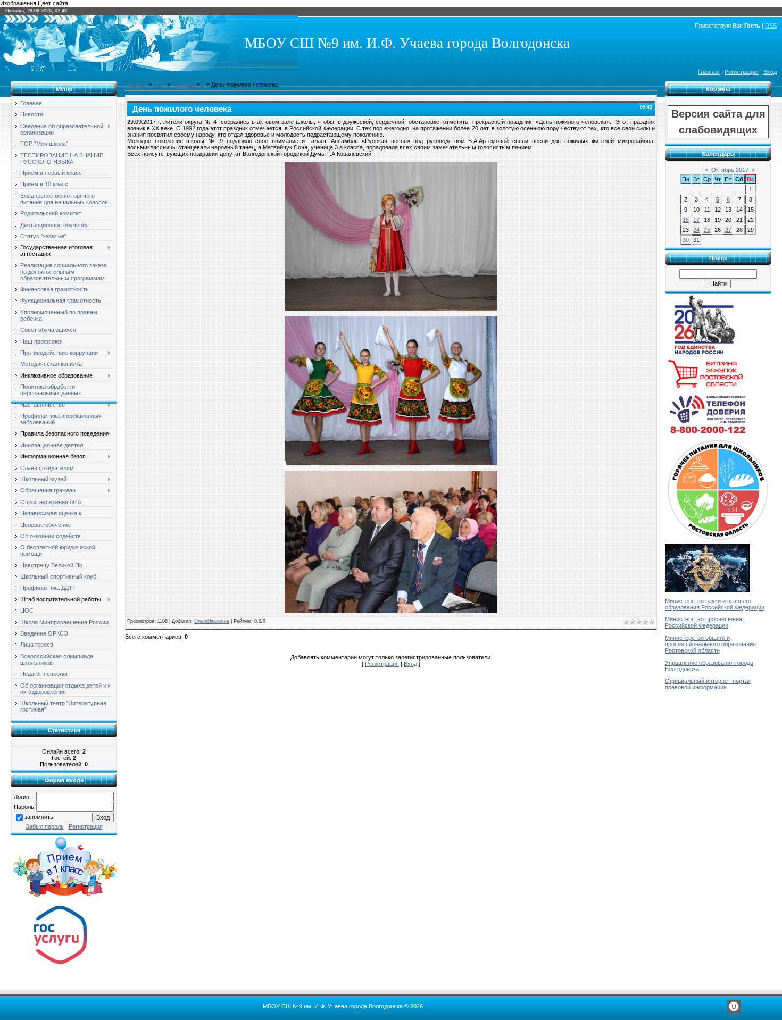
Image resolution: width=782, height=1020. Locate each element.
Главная (709, 72)
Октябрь (183, 84)
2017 (159, 84)
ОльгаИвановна (211, 621)
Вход (770, 72)
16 (686, 219)
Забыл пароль (45, 826)
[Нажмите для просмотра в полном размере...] (391, 308)
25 (707, 230)
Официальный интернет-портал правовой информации (708, 684)
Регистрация (742, 72)
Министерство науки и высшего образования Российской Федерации (714, 604)
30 (686, 240)
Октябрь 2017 (729, 169)
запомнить (38, 817)
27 (728, 230)
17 (696, 219)
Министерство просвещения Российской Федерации (703, 622)
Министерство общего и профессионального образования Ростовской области (710, 644)
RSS (771, 25)
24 (696, 230)
